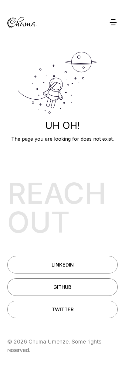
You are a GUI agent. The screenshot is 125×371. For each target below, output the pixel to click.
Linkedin (63, 265)
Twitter (63, 309)
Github (62, 287)
